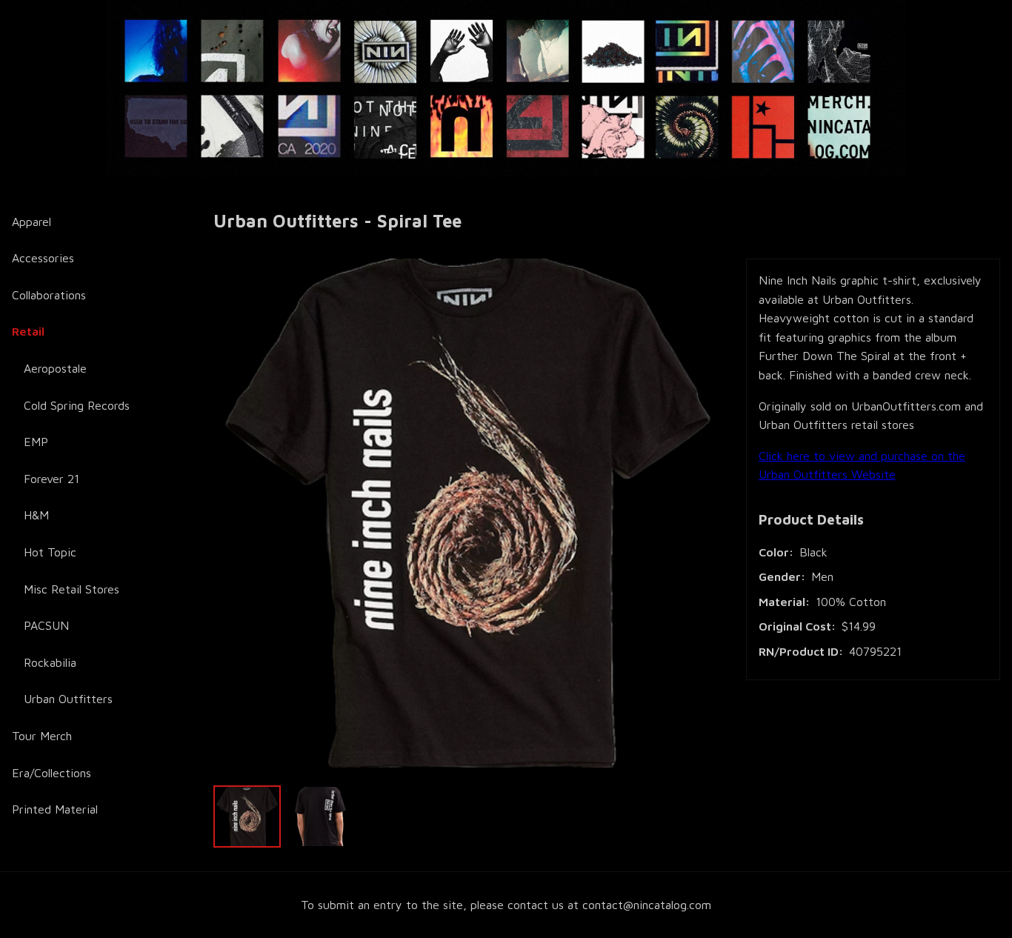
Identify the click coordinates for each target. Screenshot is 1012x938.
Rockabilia (50, 662)
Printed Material (55, 809)
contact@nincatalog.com (646, 904)
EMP (36, 441)
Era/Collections (51, 772)
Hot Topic (50, 552)
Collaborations (49, 295)
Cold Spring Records (77, 405)
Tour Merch (42, 735)
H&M (36, 515)
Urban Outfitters (68, 698)
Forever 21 (51, 478)
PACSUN (46, 625)
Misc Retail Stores (71, 589)
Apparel (31, 221)
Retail (28, 331)
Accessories (43, 258)
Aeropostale (55, 368)
